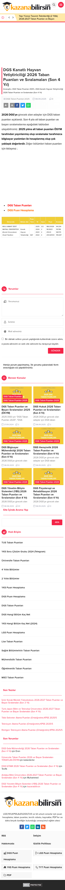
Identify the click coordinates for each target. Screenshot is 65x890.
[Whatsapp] (32, 827)
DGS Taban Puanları (20, 205)
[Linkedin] (38, 827)
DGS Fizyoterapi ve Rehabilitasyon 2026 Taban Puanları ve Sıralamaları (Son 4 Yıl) (46, 493)
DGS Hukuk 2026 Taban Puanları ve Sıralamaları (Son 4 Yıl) (47, 410)
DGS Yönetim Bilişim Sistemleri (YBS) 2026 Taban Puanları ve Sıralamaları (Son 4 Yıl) (14, 493)
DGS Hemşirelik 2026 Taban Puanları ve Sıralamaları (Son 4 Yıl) (46, 450)
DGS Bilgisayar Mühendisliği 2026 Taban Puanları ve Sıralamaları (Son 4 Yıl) (16, 452)
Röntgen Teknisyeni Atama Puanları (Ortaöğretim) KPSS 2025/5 (32, 730)
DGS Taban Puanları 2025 (23, 89)
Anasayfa (7, 89)
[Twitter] (27, 827)
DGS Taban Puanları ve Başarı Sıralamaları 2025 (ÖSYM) (16, 410)
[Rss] (43, 827)
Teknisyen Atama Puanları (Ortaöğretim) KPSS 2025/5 (27, 724)
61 (19, 506)
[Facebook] (22, 827)
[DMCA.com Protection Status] (32, 885)
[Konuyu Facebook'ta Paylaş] (17, 105)
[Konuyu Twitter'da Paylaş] (22, 105)
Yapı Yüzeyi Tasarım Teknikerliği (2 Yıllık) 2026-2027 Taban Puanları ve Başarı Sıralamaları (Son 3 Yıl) (38, 19)
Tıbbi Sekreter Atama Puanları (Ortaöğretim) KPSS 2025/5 (29, 717)
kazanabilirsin (33, 786)
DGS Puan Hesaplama (21, 210)
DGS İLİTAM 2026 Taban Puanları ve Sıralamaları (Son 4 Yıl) (30, 766)
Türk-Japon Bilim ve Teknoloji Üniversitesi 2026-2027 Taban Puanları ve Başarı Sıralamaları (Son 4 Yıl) (31, 710)
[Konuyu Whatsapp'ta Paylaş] (28, 105)
